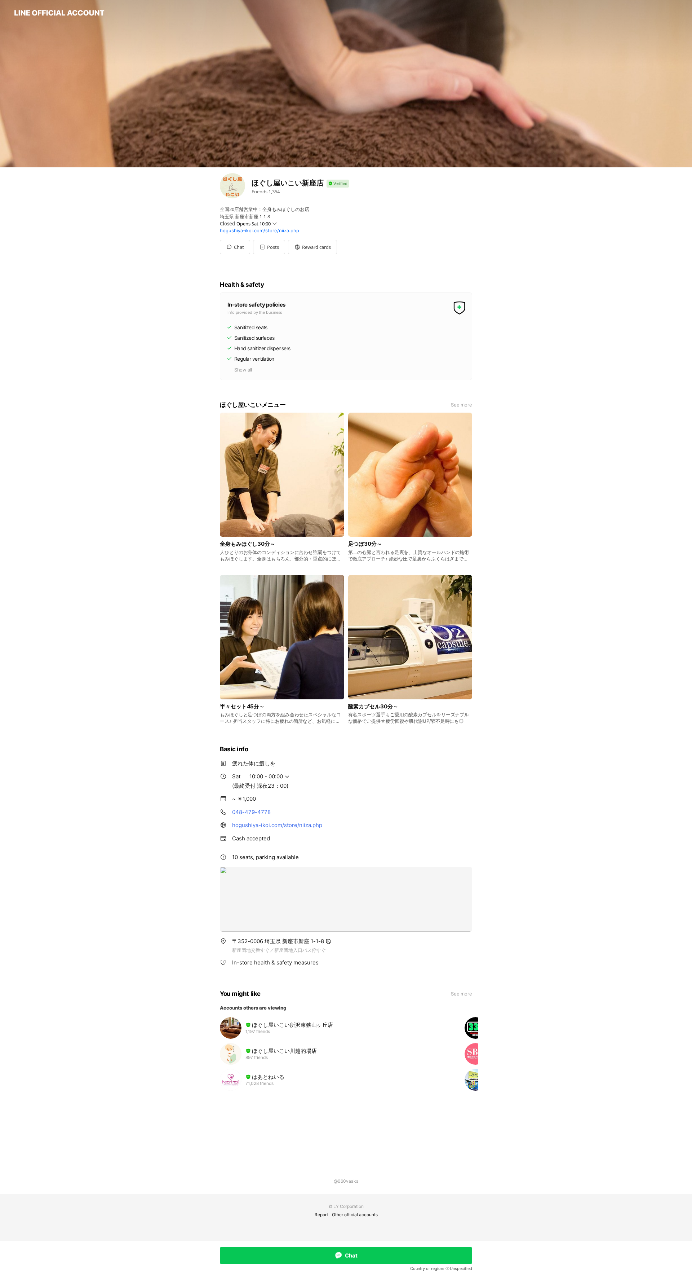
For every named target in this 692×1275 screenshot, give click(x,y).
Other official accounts (355, 1214)
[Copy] (328, 941)
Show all (243, 370)
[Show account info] (338, 184)
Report (321, 1214)
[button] (269, 247)
